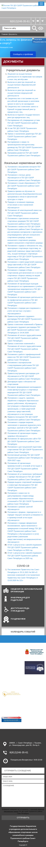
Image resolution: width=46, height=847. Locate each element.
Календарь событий (23, 632)
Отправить (23, 817)
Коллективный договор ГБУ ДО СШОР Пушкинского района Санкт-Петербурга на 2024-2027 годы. (25, 457)
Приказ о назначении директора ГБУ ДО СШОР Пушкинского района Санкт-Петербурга (24, 136)
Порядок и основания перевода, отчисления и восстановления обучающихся (20, 205)
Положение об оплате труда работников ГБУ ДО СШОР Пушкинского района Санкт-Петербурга (24, 338)
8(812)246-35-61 (20, 21)
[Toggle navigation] (41, 4)
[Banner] (34, 652)
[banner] (11, 693)
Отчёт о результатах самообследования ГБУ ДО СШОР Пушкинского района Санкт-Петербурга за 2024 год (24, 547)
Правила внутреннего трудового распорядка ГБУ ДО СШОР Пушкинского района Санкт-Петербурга (24, 319)
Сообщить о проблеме (23, 54)
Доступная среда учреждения (20, 609)
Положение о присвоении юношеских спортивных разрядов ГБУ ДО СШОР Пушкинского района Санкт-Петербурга (23, 221)
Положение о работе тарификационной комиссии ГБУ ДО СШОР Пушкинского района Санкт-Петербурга (23, 357)
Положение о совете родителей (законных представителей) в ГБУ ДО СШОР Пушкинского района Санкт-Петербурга (25, 264)
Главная (5, 34)
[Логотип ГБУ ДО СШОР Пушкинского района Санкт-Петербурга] (23, 7)
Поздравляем (18, 619)
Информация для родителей (20, 599)
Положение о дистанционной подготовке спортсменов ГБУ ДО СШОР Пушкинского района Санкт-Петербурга (25, 449)
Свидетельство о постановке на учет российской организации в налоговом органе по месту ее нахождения (23, 101)
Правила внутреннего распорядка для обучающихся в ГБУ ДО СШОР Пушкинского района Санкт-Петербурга (23, 376)
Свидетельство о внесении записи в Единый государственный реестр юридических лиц (22, 109)
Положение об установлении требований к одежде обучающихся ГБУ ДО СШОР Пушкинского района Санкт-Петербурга (24, 477)
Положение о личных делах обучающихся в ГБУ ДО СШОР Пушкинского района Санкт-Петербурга (23, 177)
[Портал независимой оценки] (11, 720)
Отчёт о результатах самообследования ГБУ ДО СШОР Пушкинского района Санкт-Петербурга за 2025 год (24, 555)
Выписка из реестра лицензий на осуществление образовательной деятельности (21, 85)
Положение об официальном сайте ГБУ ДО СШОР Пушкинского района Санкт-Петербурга (24, 441)
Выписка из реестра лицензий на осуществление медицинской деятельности (21, 93)
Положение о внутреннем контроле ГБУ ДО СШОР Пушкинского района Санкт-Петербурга (24, 169)
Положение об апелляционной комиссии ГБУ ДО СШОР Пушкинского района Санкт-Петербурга (24, 213)
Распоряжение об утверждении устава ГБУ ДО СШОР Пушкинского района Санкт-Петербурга (23, 123)
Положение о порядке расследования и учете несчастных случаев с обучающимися (24, 311)
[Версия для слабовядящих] (40, 28)
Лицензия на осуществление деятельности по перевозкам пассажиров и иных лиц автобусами (24, 76)
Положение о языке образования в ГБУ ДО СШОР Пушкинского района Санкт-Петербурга (23, 186)
